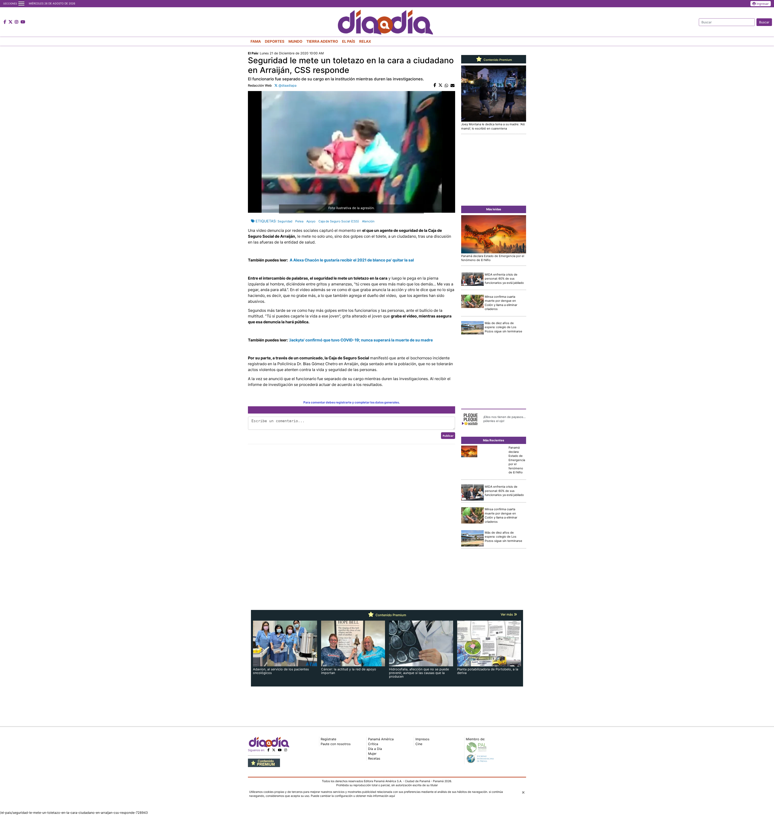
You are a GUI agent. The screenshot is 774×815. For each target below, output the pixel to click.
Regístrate (328, 739)
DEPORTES (274, 41)
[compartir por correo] (452, 85)
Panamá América (381, 739)
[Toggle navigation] (21, 3)
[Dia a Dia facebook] (5, 22)
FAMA (256, 41)
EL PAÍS (348, 41)
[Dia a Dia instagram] (17, 22)
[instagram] (285, 750)
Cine (418, 744)
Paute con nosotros (336, 744)
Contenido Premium (497, 60)
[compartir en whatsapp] (446, 85)
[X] (273, 750)
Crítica (373, 744)
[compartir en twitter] (440, 85)
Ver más (507, 614)
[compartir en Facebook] (435, 85)
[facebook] (268, 750)
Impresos (422, 739)
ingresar (762, 4)
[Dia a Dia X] (11, 22)
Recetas (374, 758)
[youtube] (280, 750)
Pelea (299, 221)
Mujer (372, 754)
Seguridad (285, 221)
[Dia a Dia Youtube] (23, 22)
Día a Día (375, 749)
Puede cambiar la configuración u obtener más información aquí (353, 795)
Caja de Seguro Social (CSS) (338, 221)
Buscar (764, 22)
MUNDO (295, 41)
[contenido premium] (264, 763)
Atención (368, 221)
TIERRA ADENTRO (322, 41)
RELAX (365, 41)
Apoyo (310, 221)
